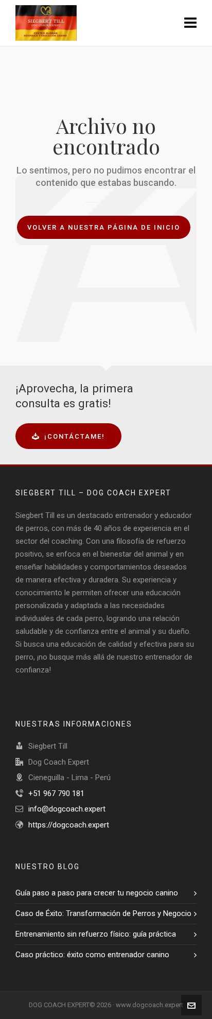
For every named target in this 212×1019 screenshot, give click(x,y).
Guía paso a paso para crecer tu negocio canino (96, 892)
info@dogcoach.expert (66, 809)
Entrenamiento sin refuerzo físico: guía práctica (95, 934)
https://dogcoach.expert (68, 825)
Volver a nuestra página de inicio (103, 227)
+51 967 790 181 (56, 793)
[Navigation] (190, 23)
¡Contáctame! (74, 436)
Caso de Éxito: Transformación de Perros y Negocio (103, 913)
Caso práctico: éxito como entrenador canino (92, 954)
